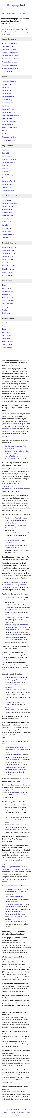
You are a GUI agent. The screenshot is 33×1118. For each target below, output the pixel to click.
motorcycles (23, 792)
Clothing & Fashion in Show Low (15, 747)
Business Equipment (9, 159)
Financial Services (8, 103)
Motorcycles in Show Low (13, 825)
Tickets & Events (7, 187)
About (5, 1113)
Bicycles (5, 326)
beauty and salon (20, 585)
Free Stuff (5, 168)
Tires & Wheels (7, 344)
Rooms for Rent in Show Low (14, 525)
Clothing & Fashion (8, 162)
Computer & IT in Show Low (14, 630)
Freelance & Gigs (8, 209)
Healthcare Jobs (7, 216)
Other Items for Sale (9, 181)
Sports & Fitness (7, 184)
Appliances (6, 150)
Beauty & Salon (7, 84)
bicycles (16, 795)
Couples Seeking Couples (10, 56)
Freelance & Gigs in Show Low (15, 677)
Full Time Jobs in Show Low (14, 682)
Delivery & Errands (8, 96)
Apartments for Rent (9, 247)
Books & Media (7, 156)
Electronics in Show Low (13, 754)
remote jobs (15, 665)
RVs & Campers (7, 341)
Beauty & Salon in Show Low (14, 617)
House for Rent (7, 260)
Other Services (7, 131)
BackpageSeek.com (19, 1109)
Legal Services (7, 118)
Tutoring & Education (9, 140)
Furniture (5, 172)
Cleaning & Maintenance (10, 203)
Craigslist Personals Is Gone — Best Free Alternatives (17, 452)
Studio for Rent (7, 272)
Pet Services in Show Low (13, 639)
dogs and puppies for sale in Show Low (15, 867)
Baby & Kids (6, 153)
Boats (4, 329)
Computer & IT (7, 93)
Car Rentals (6, 332)
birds (22, 869)
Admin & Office (7, 200)
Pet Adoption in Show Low (13, 904)
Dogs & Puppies (7, 291)
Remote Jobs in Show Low (14, 709)
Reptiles (5, 310)
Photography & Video (9, 137)
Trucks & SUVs (7, 348)
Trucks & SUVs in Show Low (14, 830)
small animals (6, 872)
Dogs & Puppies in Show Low (15, 889)
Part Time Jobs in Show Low (14, 702)
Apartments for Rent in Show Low (16, 518)
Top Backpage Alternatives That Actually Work (15, 447)
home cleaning (11, 582)
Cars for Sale (6, 335)
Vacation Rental (7, 275)
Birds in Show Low (11, 909)
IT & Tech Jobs (7, 222)
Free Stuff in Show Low (12, 759)
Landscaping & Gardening (10, 115)
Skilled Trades (7, 237)
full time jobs (6, 665)
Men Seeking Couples (9, 65)
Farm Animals (6, 294)
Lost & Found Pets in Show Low (15, 921)
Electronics (5, 165)
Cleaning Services (8, 90)
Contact (12, 1113)
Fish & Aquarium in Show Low (15, 914)
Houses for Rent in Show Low (14, 533)
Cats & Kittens (6, 288)
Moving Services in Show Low (15, 610)
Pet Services (6, 134)
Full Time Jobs (7, 212)
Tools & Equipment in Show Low (15, 769)
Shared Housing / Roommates (12, 266)
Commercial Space (8, 253)
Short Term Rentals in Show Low (15, 548)
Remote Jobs (6, 231)
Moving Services (7, 124)
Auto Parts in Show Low (13, 805)
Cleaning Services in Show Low (15, 597)
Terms (17, 1115)
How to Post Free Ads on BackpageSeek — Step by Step (15, 457)
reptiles (27, 869)
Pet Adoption (6, 307)
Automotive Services (9, 81)
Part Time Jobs (7, 228)
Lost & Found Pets (8, 300)
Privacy (27, 1113)
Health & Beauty (7, 175)
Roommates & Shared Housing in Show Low (16, 542)
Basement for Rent (8, 250)
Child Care (5, 87)
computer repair (9, 585)
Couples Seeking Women (10, 59)
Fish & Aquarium (7, 297)
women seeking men (19, 424)
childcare (5, 587)
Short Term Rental (8, 269)
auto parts (26, 795)
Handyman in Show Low (13, 605)
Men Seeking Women (9, 49)
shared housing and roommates (12, 489)
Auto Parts (5, 323)
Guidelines (20, 1113)
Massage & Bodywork (9, 121)
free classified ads (8, 429)
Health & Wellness (8, 109)
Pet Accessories (7, 304)
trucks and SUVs (7, 795)
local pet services (7, 879)
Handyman (5, 106)
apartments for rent (8, 486)
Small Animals (7, 313)
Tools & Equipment (8, 190)
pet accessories (22, 879)
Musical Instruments (8, 178)
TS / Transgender (7, 71)
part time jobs (9, 667)
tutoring (14, 587)
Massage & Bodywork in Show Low (16, 625)
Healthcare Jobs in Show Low (15, 690)
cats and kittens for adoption (11, 869)
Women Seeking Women (10, 52)
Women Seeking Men (9, 43)
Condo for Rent (7, 256)
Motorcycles (6, 338)
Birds (4, 285)
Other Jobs (5, 225)
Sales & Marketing (8, 234)
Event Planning (7, 100)
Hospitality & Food (8, 219)
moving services (24, 582)
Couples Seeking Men (9, 62)
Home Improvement (8, 112)
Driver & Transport (8, 206)
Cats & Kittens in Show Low (14, 896)
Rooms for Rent (7, 263)
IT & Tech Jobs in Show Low (14, 695)
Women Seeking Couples (10, 68)
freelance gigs (24, 665)
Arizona (13, 14)
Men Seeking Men (8, 46)
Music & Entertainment (9, 128)
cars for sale (15, 792)
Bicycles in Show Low (12, 810)
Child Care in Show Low (13, 634)
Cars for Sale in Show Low (13, 817)
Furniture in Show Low (12, 764)
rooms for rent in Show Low (11, 484)
